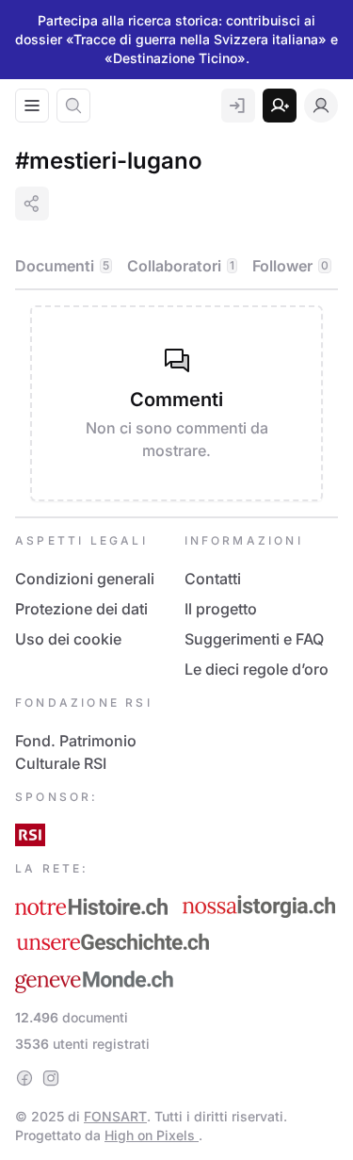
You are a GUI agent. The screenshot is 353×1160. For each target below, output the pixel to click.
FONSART (115, 1116)
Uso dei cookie (68, 638)
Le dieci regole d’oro (257, 669)
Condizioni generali (84, 578)
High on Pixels (151, 1135)
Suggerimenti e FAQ (254, 638)
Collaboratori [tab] (180, 265)
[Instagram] (50, 1078)
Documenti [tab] (62, 265)
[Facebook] (24, 1078)
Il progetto (221, 608)
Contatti (213, 578)
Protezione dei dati (81, 608)
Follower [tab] (290, 265)
